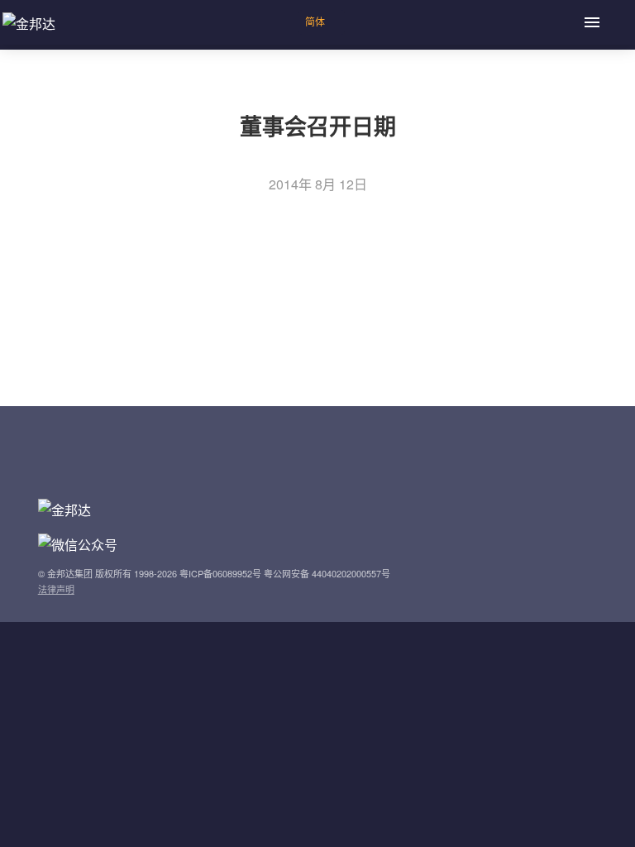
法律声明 (56, 589)
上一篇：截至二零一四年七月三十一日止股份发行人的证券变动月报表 (230, 300)
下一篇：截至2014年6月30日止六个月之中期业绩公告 (181, 326)
